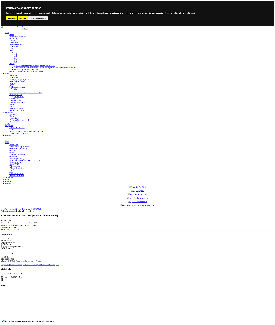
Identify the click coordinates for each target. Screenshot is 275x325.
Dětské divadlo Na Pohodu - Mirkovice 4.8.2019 (26, 131)
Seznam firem (14, 118)
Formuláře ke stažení (16, 108)
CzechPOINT (14, 99)
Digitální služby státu (16, 110)
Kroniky (12, 40)
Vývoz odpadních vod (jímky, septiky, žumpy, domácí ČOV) (34, 66)
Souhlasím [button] (12, 18)
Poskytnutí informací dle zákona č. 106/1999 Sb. (25, 93)
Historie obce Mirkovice (17, 37)
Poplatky (12, 104)
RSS (57, 265)
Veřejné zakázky (15, 100)
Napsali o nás (14, 122)
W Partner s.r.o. (50, 321)
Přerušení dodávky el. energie (19, 79)
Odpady (12, 64)
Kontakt (8, 135)
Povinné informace (15, 91)
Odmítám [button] (22, 18)
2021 (15, 52)
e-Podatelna (13, 89)
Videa (11, 130)
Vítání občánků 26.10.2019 (18, 133)
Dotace (11, 50)
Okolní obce (13, 38)
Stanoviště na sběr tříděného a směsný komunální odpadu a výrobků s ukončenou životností (45, 68)
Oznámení (12, 83)
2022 (15, 54)
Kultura (12, 114)
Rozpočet (12, 48)
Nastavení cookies (16, 265)
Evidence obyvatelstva (17, 87)
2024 (15, 58)
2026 (15, 62)
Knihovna (12, 116)
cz (1, 209)
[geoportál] (137, 191)
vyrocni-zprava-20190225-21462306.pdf (15, 225)
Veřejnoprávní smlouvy (17, 102)
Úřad (7, 73)
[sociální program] (137, 194)
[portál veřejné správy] (137, 198)
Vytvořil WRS (13, 321)
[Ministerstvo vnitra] (137, 202)
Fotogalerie (9, 126)
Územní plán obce (15, 95)
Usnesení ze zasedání (16, 44)
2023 (15, 56)
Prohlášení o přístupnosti (46, 265)
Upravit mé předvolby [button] (38, 18)
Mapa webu (5, 265)
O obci (11, 35)
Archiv (16, 46)
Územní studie (19, 97)
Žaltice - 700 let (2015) (17, 128)
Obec (7, 33)
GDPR (11, 85)
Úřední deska (13, 75)
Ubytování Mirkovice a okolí (19, 120)
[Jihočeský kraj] (137, 187)
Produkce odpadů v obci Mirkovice (26, 69)
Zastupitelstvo (14, 42)
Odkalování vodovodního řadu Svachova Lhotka (26, 71)
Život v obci (9, 112)
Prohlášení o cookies (30, 265)
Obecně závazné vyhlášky (18, 81)
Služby (11, 106)
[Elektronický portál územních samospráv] (138, 205)
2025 (15, 60)
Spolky (7, 124)
